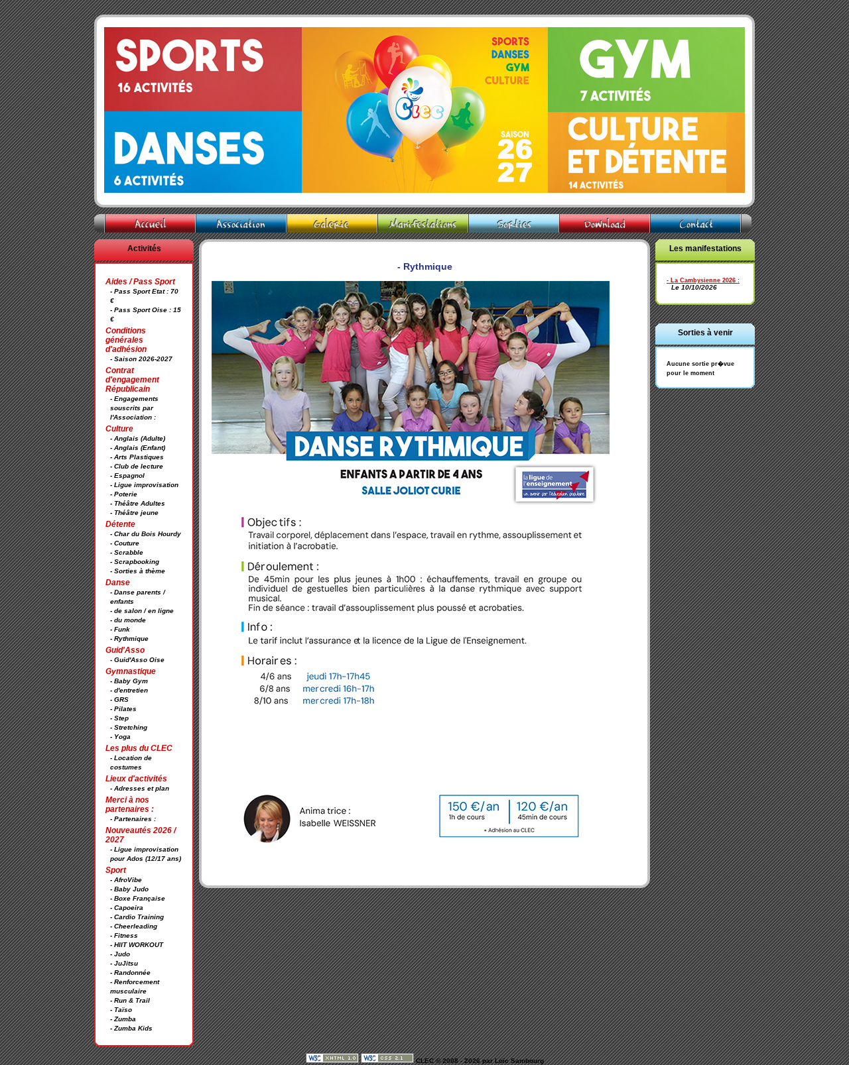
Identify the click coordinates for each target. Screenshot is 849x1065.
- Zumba (123, 1019)
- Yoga (120, 736)
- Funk (120, 629)
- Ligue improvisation (144, 484)
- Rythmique (129, 638)
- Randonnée (130, 972)
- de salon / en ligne (142, 610)
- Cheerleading (133, 926)
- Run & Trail (130, 1000)
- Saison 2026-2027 (141, 359)
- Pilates (123, 708)
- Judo (120, 954)
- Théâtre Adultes (137, 503)
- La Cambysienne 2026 (701, 280)
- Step (119, 718)
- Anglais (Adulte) (137, 438)
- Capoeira (126, 907)
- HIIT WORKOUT (136, 944)
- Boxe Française (137, 898)
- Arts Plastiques (137, 457)
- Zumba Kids (131, 1028)
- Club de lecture (136, 466)
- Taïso (121, 1009)
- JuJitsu (124, 963)
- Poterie (123, 494)
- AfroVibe (126, 879)
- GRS (119, 699)
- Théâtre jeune (134, 512)
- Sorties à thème (137, 571)
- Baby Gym (129, 681)
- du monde (128, 620)
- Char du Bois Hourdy (145, 533)
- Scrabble (126, 552)
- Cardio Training (137, 917)
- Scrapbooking (134, 561)
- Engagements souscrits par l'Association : (134, 408)
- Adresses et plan (139, 788)
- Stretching (128, 727)
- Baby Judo (129, 889)
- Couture (124, 543)
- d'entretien (129, 690)
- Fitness (124, 935)
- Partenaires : (133, 818)
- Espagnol (127, 475)
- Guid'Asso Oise (137, 659)
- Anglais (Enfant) (137, 447)
